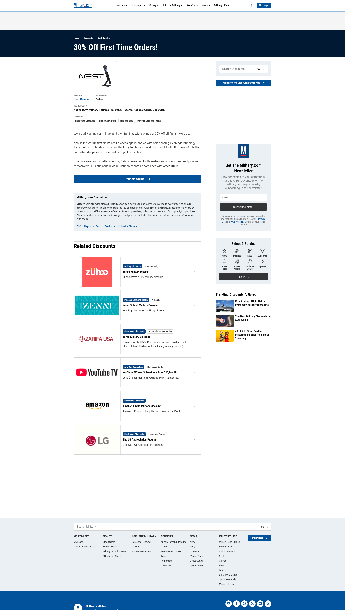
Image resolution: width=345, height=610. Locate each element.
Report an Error (92, 226)
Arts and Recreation (133, 367)
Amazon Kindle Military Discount (142, 406)
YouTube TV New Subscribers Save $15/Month (150, 372)
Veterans (156, 300)
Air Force (194, 551)
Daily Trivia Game (228, 574)
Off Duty (223, 556)
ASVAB (135, 546)
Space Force (196, 565)
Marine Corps (196, 556)
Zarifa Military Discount (136, 337)
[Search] (250, 5)
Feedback (109, 226)
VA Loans (78, 542)
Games (222, 560)
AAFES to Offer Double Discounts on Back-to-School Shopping (252, 335)
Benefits (191, 5)
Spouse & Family (227, 579)
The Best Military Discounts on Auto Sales (253, 318)
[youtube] (228, 603)
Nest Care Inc (104, 38)
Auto (221, 565)
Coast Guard (196, 560)
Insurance (121, 5)
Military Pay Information (115, 551)
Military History (226, 584)
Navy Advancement (141, 551)
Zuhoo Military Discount (136, 271)
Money (152, 5)
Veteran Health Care (171, 551)
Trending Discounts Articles (236, 294)
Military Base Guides (229, 542)
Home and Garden (107, 120)
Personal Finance (111, 546)
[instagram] (244, 603)
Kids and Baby (126, 120)
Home (76, 38)
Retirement (166, 560)
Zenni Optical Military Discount (140, 305)
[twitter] (252, 603)
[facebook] (236, 603)
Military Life (220, 5)
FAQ (79, 226)
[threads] (268, 603)
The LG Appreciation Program (140, 439)
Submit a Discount (128, 226)
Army (192, 542)
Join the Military (171, 5)
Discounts (88, 38)
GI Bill (164, 546)
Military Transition (228, 551)
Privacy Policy (237, 222)
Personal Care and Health (149, 120)
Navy (192, 546)
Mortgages (136, 5)
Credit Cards (109, 542)
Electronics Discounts (85, 120)
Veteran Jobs (226, 546)
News (205, 5)
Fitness (223, 570)
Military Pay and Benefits (173, 542)
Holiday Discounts (132, 266)
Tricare (164, 556)
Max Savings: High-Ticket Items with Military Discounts (252, 303)
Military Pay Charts (112, 556)
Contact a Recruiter (141, 542)
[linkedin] (260, 603)
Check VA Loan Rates (85, 546)
